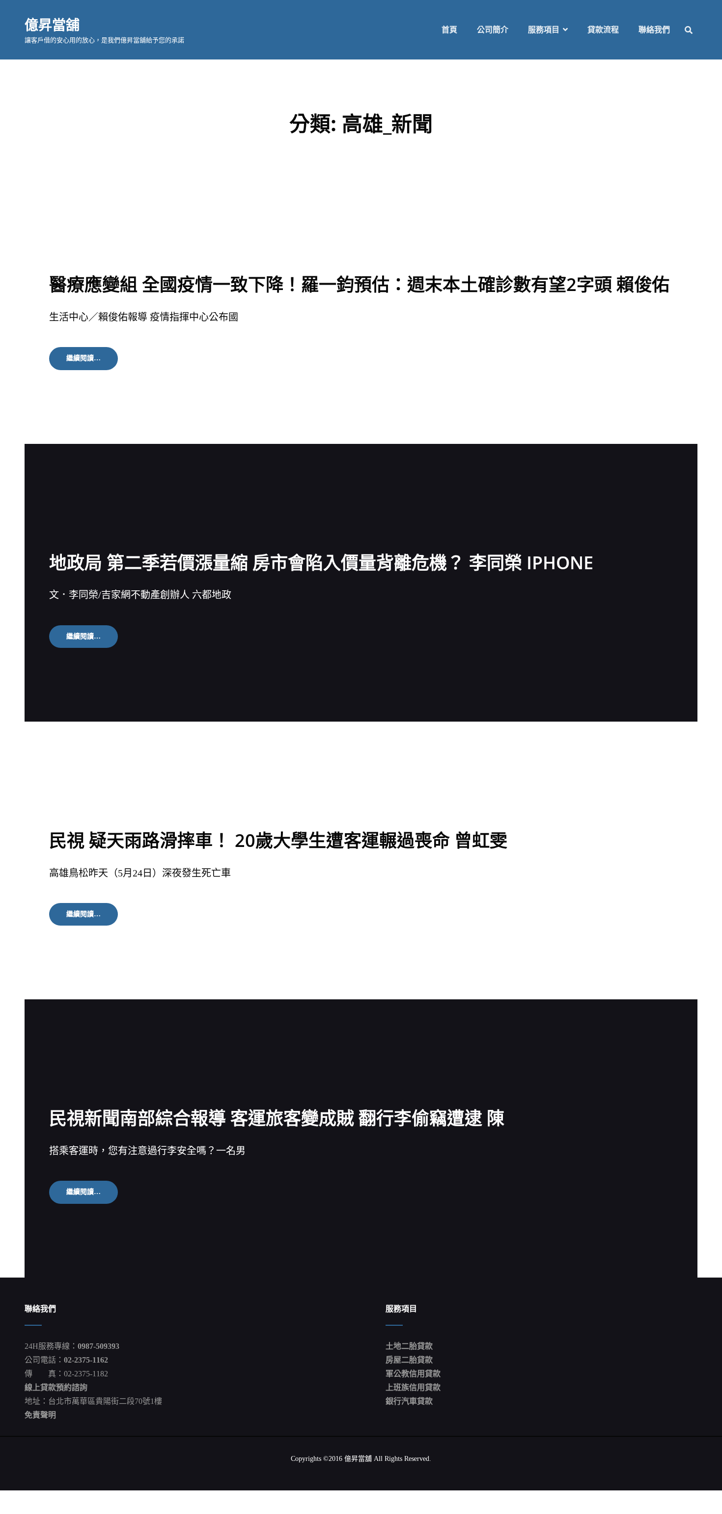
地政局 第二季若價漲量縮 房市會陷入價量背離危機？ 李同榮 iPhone (321, 563)
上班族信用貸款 (413, 1387)
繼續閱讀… (90, 362)
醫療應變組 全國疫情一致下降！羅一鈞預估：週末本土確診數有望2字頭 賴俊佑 (359, 284)
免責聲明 (40, 1415)
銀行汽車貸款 (409, 1401)
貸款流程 (603, 30)
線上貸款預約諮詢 (56, 1387)
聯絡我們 (654, 30)
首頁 (449, 30)
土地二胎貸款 (409, 1346)
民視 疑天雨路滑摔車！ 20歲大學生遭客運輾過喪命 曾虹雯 (278, 840)
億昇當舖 (52, 24)
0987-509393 (98, 1346)
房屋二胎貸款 (409, 1360)
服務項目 (543, 30)
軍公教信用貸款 (413, 1373)
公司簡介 (492, 30)
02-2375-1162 (86, 1360)
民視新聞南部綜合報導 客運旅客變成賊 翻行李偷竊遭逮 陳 (276, 1118)
